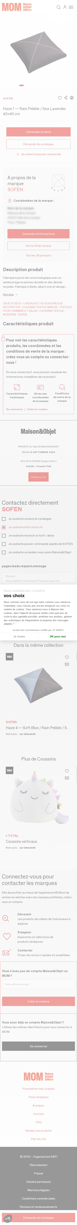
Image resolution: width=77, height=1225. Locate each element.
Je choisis (19, 636)
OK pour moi (58, 636)
